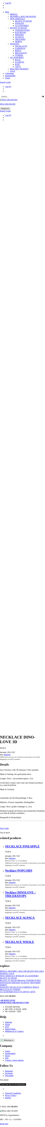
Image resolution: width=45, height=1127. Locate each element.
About (7, 78)
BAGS (17, 60)
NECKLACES (16, 987)
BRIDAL (14, 14)
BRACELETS (6, 989)
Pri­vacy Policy (10, 1095)
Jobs (6, 1058)
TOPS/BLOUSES (22, 30)
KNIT (17, 64)
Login (8, 82)
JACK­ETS (19, 37)
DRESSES (19, 35)
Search (2, 82)
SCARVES (19, 62)
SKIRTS (18, 41)
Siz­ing (7, 1024)
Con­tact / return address (14, 1060)
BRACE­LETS (21, 53)
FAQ (7, 1027)
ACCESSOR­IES (22, 26)
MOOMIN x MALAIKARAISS (21, 971)
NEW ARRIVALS (17, 19)
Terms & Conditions (13, 1093)
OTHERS (16, 989)
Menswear (21, 980)
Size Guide (4, 828)
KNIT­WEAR (20, 32)
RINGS (18, 51)
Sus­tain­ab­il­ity (10, 76)
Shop (7, 12)
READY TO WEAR (23, 21)
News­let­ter (9, 1076)
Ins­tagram (9, 1071)
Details (4, 764)
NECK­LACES (21, 46)
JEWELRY (20, 976)
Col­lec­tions (9, 73)
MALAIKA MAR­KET (19, 69)
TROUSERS (20, 39)
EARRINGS (27, 987)
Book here (4, 1124)
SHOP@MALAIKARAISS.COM (14, 1003)
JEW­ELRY (19, 23)
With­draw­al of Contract (14, 1031)
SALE (12, 71)
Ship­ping (8, 1022)
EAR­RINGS (20, 48)
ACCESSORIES (31, 976)
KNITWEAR (5, 983)
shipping (7, 755)
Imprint (8, 1098)
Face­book (9, 1073)
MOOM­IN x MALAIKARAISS (23, 16)
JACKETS (25, 983)
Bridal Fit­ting (10, 1029)
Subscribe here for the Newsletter (13, 1084)
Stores (7, 1056)
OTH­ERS (19, 55)
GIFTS (18, 67)
